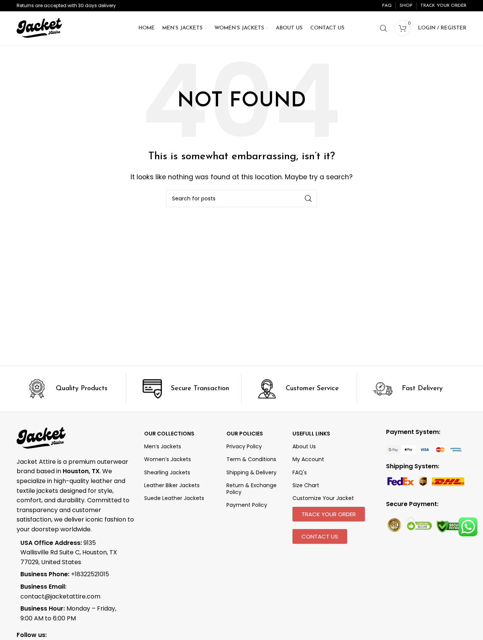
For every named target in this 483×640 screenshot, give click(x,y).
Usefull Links (311, 433)
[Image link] (424, 449)
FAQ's (299, 472)
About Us (304, 446)
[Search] (383, 28)
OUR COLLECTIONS (169, 433)
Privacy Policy (244, 446)
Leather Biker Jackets (172, 485)
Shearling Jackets (167, 472)
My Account (308, 459)
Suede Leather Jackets (174, 498)
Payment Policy (246, 505)
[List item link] (70, 574)
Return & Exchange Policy (251, 489)
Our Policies (244, 433)
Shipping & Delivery (251, 472)
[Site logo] (39, 27)
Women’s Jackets (167, 459)
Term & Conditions (251, 459)
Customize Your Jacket (323, 498)
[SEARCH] (308, 198)
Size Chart (305, 485)
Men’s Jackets (162, 446)
